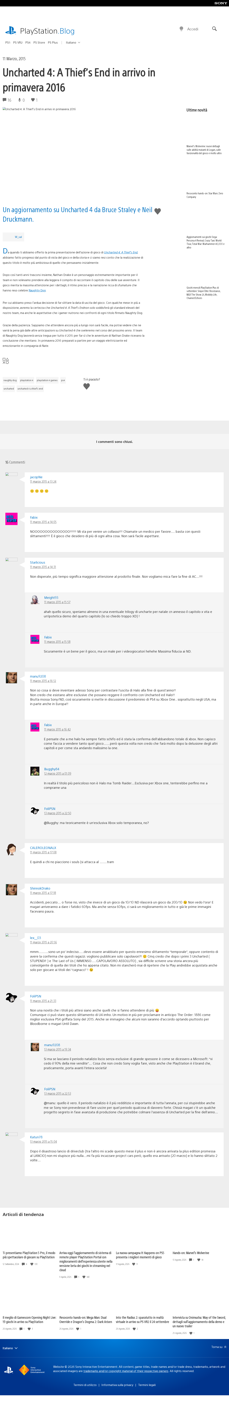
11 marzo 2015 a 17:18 (43, 893)
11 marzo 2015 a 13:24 (43, 481)
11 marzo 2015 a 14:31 (43, 567)
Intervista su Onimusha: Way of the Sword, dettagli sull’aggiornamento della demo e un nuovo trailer (199, 1321)
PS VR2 (18, 42)
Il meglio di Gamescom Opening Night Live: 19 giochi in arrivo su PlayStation (29, 1319)
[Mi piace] (32, 1264)
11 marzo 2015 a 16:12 (43, 681)
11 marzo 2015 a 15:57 (57, 602)
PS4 (28, 42)
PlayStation (47, 30)
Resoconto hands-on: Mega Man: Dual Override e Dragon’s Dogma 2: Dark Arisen (85, 1319)
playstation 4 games (47, 380)
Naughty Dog (37, 290)
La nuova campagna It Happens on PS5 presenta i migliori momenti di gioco (140, 1255)
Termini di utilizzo (85, 1385)
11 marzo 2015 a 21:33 (43, 1001)
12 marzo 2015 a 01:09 (57, 773)
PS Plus (53, 42)
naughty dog (10, 380)
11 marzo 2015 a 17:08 (43, 852)
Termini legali (147, 1385)
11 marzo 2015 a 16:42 (57, 729)
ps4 (63, 380)
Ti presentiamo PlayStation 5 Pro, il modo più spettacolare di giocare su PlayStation (29, 1255)
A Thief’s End (129, 252)
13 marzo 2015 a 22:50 (57, 813)
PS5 (7, 42)
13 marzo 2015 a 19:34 (57, 1049)
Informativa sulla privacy (117, 1385)
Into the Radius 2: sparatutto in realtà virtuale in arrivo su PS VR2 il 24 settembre (142, 1319)
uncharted (9, 388)
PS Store (39, 42)
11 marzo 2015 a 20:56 (43, 942)
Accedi (192, 28)
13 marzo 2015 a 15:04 (43, 1141)
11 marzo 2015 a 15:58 (57, 642)
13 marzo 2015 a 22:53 (57, 1093)
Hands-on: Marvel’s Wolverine (191, 1253)
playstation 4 (26, 380)
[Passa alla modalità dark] (181, 28)
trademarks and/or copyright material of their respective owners (125, 1371)
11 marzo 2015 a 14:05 (43, 522)
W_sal (18, 236)
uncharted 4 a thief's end (30, 388)
